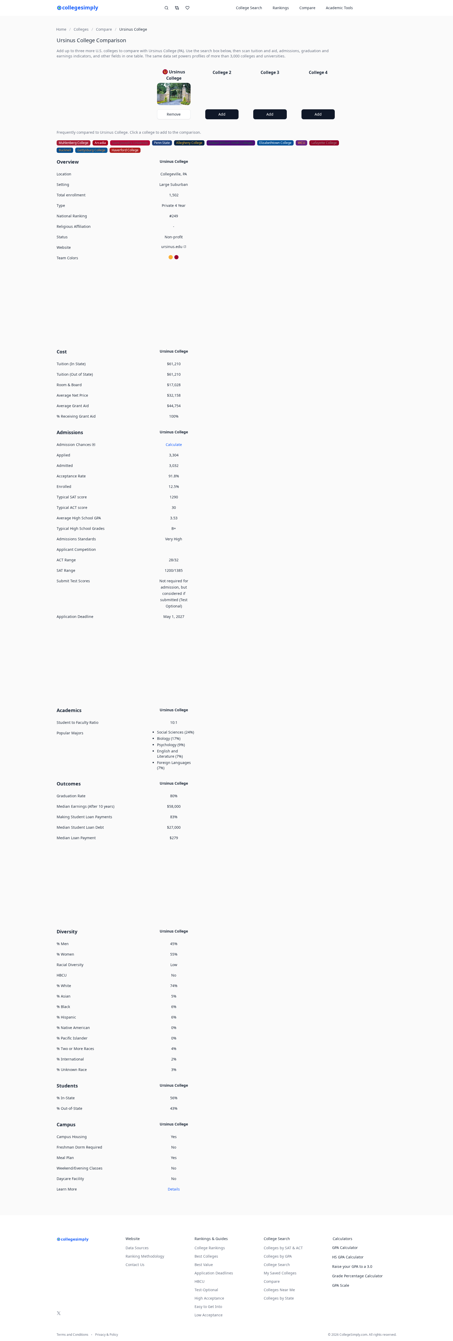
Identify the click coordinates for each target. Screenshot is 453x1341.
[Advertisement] (198, 304)
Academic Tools (339, 7)
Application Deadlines (214, 1272)
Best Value (204, 1264)
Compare (307, 7)
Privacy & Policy (106, 1335)
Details (174, 1189)
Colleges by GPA (278, 1256)
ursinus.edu (171, 246)
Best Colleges (206, 1256)
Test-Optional (206, 1289)
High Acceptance (209, 1298)
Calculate (174, 444)
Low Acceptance (209, 1314)
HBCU (199, 1281)
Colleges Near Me (279, 1289)
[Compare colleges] (177, 8)
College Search (277, 1264)
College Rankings (210, 1247)
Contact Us (135, 1264)
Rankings (281, 7)
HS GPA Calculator (348, 1256)
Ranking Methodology (145, 1256)
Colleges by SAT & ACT (283, 1247)
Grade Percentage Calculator (357, 1275)
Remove (174, 114)
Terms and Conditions (72, 1335)
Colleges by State (279, 1298)
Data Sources (137, 1247)
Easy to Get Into (208, 1306)
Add (221, 114)
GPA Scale (340, 1285)
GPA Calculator (345, 1247)
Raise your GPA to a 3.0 (352, 1266)
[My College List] (187, 8)
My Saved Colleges (280, 1272)
